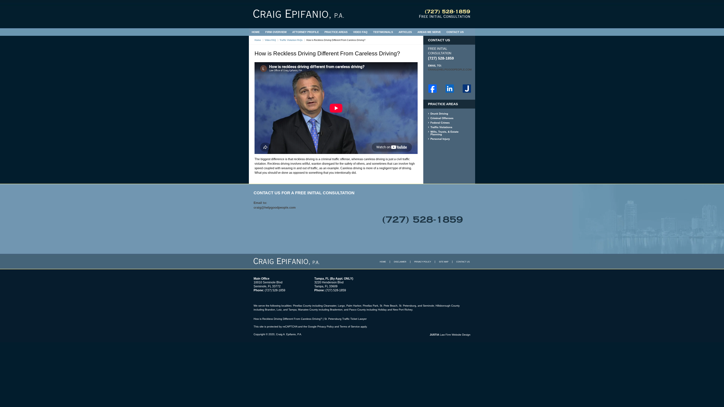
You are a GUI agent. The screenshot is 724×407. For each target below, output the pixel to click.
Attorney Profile (305, 32)
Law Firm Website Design (450, 334)
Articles (405, 32)
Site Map (443, 262)
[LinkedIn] (449, 88)
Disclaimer (400, 262)
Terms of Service (350, 326)
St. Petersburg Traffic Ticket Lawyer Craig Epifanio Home (298, 14)
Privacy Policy (422, 262)
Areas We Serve (429, 32)
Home (256, 32)
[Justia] (466, 88)
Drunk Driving (439, 113)
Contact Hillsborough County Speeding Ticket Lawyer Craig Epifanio (444, 14)
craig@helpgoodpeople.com (449, 69)
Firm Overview (276, 32)
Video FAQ (360, 32)
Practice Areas (335, 32)
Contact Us (455, 32)
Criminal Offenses (441, 118)
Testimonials (383, 32)
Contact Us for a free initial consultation (304, 192)
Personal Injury (440, 139)
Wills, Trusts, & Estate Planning (444, 133)
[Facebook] (432, 88)
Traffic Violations (441, 127)
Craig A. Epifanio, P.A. (289, 334)
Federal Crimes (440, 122)
